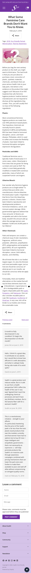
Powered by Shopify (8, 569)
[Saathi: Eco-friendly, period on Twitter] (6, 560)
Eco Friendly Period (18, 41)
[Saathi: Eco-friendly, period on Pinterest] (9, 560)
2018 (8, 41)
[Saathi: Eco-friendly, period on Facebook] (3, 560)
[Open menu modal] (4, 8)
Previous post (7, 320)
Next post (25, 320)
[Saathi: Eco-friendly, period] (15, 8)
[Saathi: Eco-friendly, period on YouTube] (14, 560)
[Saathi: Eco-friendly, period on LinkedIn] (17, 560)
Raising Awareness (20, 44)
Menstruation (7, 44)
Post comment (11, 517)
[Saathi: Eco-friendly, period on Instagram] (12, 560)
